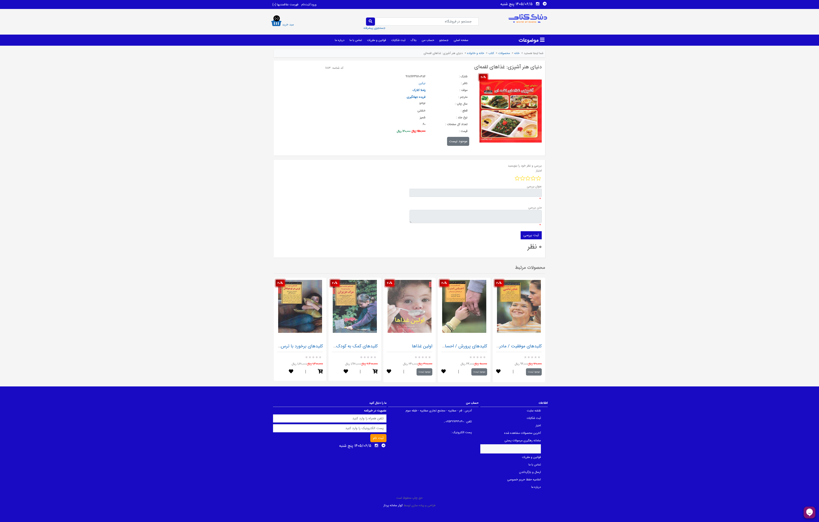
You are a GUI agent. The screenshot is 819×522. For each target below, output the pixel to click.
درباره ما (339, 40)
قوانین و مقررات (376, 40)
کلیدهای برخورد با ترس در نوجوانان (291, 346)
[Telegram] (545, 4)
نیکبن (422, 83)
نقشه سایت (534, 410)
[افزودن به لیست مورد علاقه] (291, 371)
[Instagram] (537, 4)
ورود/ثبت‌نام (309, 4)
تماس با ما (356, 40)
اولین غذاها (422, 346)
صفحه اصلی (461, 40)
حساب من (428, 40)
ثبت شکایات (398, 40)
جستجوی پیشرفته (374, 28)
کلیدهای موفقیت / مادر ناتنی (515, 346)
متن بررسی (535, 207)
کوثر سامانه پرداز (393, 505)
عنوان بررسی (534, 186)
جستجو (444, 40)
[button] (320, 371)
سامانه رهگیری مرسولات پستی (522, 440)
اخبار (538, 425)
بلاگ (414, 40)
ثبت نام (378, 438)
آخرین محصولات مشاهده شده (522, 433)
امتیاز (539, 170)
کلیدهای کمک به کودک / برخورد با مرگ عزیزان (335, 346)
